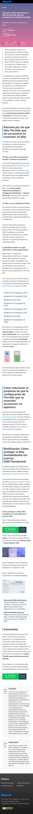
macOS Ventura (21, 166)
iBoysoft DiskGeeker (18, 482)
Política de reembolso (7, 783)
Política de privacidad (23, 783)
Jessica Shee (11, 35)
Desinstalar (20, 785)
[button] (14, 530)
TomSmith (10, 30)
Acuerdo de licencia (7, 785)
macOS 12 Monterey (17, 170)
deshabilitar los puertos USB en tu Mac (15, 474)
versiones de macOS (9, 417)
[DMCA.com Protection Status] (7, 807)
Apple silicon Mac (8, 286)
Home (4, 7)
